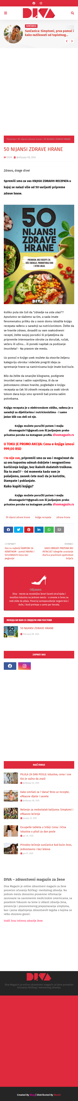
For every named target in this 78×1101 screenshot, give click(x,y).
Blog (32, 1094)
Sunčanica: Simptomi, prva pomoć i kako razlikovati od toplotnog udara (49, 33)
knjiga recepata (43, 517)
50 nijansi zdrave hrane (30, 139)
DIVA (9, 157)
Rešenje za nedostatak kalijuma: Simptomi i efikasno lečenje (46, 812)
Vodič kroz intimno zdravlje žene (23, 920)
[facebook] (34, 3)
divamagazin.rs (63, 435)
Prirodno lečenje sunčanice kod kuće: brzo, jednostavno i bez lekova (46, 847)
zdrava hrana (63, 517)
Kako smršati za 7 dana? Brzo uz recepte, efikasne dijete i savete (44, 794)
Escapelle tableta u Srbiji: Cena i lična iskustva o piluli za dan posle (43, 829)
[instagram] (41, 3)
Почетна (11, 139)
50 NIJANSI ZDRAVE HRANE (37, 628)
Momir (57, 1094)
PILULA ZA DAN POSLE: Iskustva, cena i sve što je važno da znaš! (45, 776)
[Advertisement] (39, 89)
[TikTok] (39, 666)
